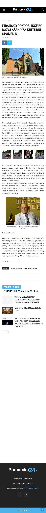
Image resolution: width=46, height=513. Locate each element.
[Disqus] (23, 367)
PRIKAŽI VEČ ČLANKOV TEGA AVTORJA (21, 291)
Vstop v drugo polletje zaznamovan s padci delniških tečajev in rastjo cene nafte (27, 299)
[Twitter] (9, 42)
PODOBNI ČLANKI (11, 287)
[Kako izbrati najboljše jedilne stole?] (7, 310)
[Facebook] (4, 42)
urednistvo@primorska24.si (29, 488)
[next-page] (7, 332)
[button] (3, 10)
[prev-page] (3, 332)
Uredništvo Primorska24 (23, 479)
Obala (10, 21)
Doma (4, 21)
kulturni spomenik (16, 268)
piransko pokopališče (30, 268)
